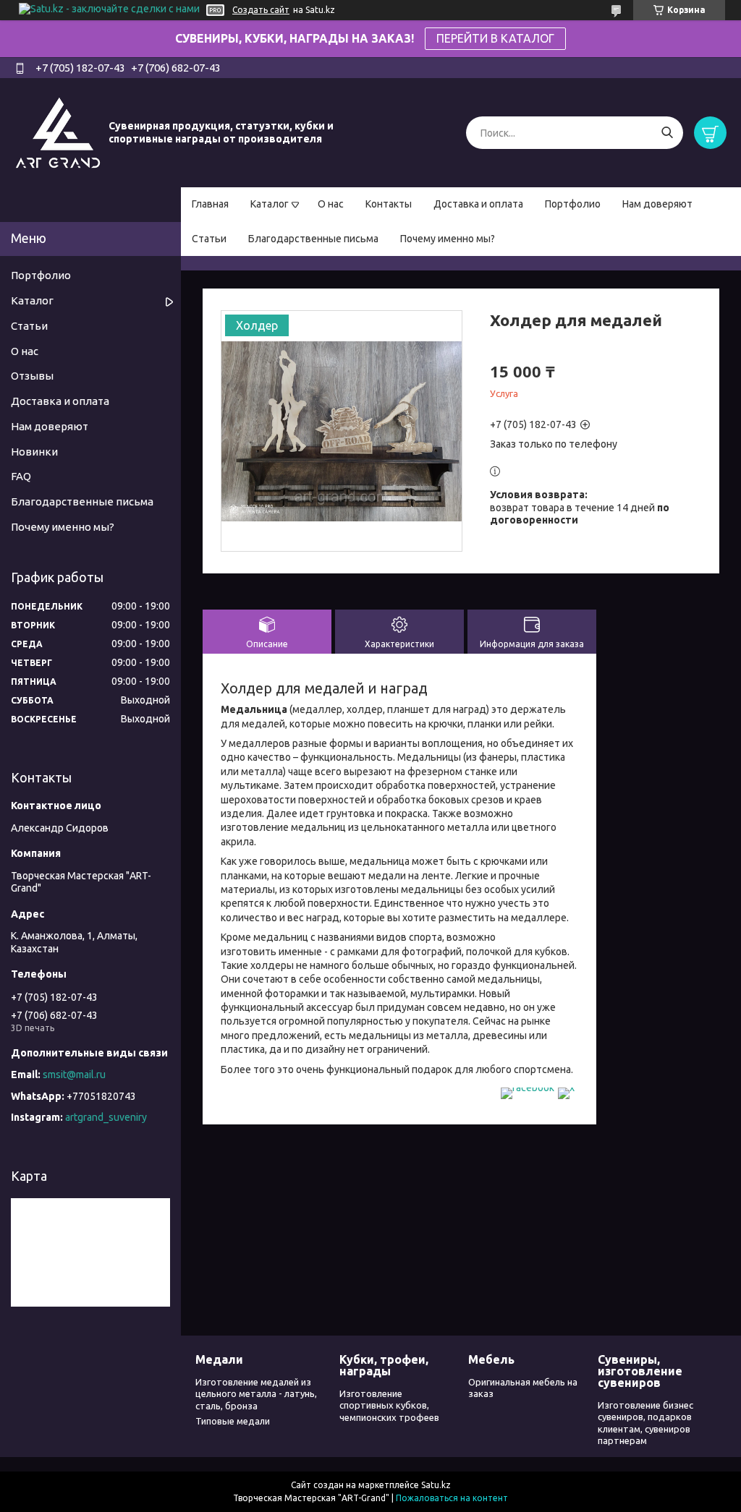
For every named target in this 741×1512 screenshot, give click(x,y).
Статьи (209, 238)
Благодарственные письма (313, 238)
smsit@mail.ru (74, 1074)
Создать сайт (260, 9)
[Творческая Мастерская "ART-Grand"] (57, 132)
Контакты (388, 204)
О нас (331, 204)
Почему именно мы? (447, 238)
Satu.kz (436, 1485)
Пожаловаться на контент (452, 1498)
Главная (210, 204)
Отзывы (32, 376)
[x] (566, 1087)
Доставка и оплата (478, 204)
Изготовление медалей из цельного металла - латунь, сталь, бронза (256, 1394)
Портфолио (573, 204)
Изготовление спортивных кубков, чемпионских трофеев (389, 1405)
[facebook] (527, 1087)
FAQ (21, 476)
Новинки (34, 451)
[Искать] (667, 132)
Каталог (269, 204)
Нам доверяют (657, 204)
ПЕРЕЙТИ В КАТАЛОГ (495, 38)
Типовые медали (232, 1421)
